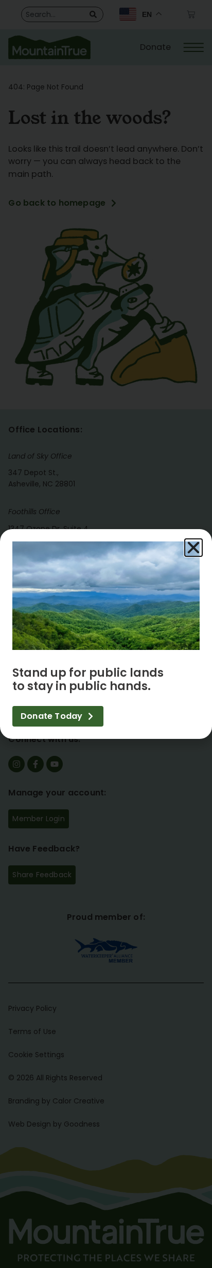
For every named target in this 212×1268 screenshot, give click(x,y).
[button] (193, 547)
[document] (106, 634)
